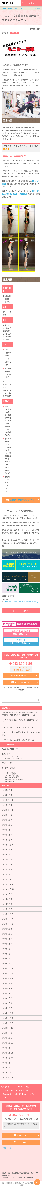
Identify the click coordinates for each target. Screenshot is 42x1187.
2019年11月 (6, 973)
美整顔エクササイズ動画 (12, 758)
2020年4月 (6, 953)
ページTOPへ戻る (37, 1182)
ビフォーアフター (22, 1090)
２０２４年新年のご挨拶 (11, 740)
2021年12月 (6, 879)
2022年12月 (6, 844)
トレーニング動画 (10, 775)
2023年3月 (6, 829)
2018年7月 (6, 1038)
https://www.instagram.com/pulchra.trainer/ (21, 602)
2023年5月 (6, 820)
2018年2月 (6, 1062)
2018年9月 (6, 1028)
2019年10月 (6, 978)
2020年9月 (6, 929)
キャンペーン (7, 768)
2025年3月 (6, 790)
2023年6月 (6, 815)
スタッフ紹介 (8, 1090)
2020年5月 (6, 948)
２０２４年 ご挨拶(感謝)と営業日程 (15, 732)
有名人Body (8, 781)
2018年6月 (6, 1043)
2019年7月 (6, 993)
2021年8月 (6, 899)
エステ (4, 754)
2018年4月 (6, 1052)
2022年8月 (6, 849)
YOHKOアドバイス (10, 756)
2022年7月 (6, 854)
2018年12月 (6, 1013)
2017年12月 (6, 1072)
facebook (7, 1148)
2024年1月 (6, 805)
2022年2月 (6, 869)
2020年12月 (6, 914)
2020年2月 (6, 958)
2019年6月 (6, 998)
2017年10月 (6, 1077)
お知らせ (14, 33)
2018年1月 (6, 1067)
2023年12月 (6, 810)
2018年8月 (6, 1033)
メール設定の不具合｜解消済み (13, 720)
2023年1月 (6, 839)
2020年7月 (6, 938)
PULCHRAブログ (8, 749)
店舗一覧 (17, 1094)
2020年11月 (6, 919)
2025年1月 (6, 795)
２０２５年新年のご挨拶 (11, 727)
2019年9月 (6, 983)
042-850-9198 (23, 663)
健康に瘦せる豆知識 (11, 777)
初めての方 (5, 1087)
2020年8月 (6, 934)
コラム (5, 1097)
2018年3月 (6, 1057)
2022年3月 (6, 864)
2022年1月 (6, 874)
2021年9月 (6, 894)
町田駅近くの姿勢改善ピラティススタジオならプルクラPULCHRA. (23, 1184)
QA (25, 1094)
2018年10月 (6, 1023)
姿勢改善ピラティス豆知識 (13, 779)
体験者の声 (7, 1094)
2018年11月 (6, 1018)
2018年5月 (6, 1047)
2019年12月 (6, 968)
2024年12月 (6, 800)
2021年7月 (6, 904)
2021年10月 (6, 889)
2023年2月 (6, 834)
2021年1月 (6, 909)
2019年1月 (6, 1008)
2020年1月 (6, 963)
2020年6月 (6, 943)
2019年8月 (6, 988)
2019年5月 (6, 1003)
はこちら (21, 632)
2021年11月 (6, 884)
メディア (33, 1094)
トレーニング (7, 773)
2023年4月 (6, 825)
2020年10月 (6, 924)
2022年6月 (6, 859)
